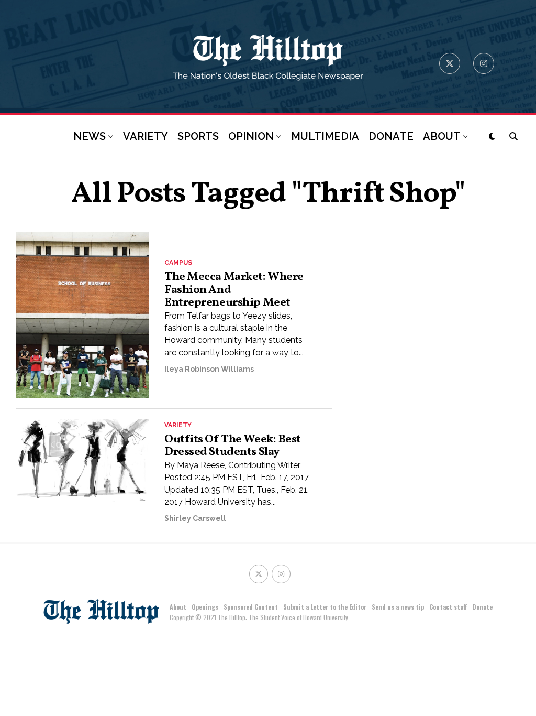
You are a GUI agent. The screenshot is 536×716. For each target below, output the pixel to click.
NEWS (89, 136)
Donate (482, 606)
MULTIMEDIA (325, 136)
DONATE (391, 136)
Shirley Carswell (195, 518)
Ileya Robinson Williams (209, 369)
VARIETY (145, 136)
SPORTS (198, 136)
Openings (205, 606)
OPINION (251, 136)
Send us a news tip (398, 606)
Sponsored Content (251, 606)
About (178, 606)
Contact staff (448, 606)
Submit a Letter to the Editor (324, 606)
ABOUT (442, 136)
